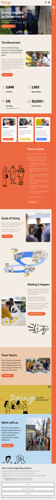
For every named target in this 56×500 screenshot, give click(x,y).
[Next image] (49, 399)
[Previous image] (2, 399)
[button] (20, 32)
